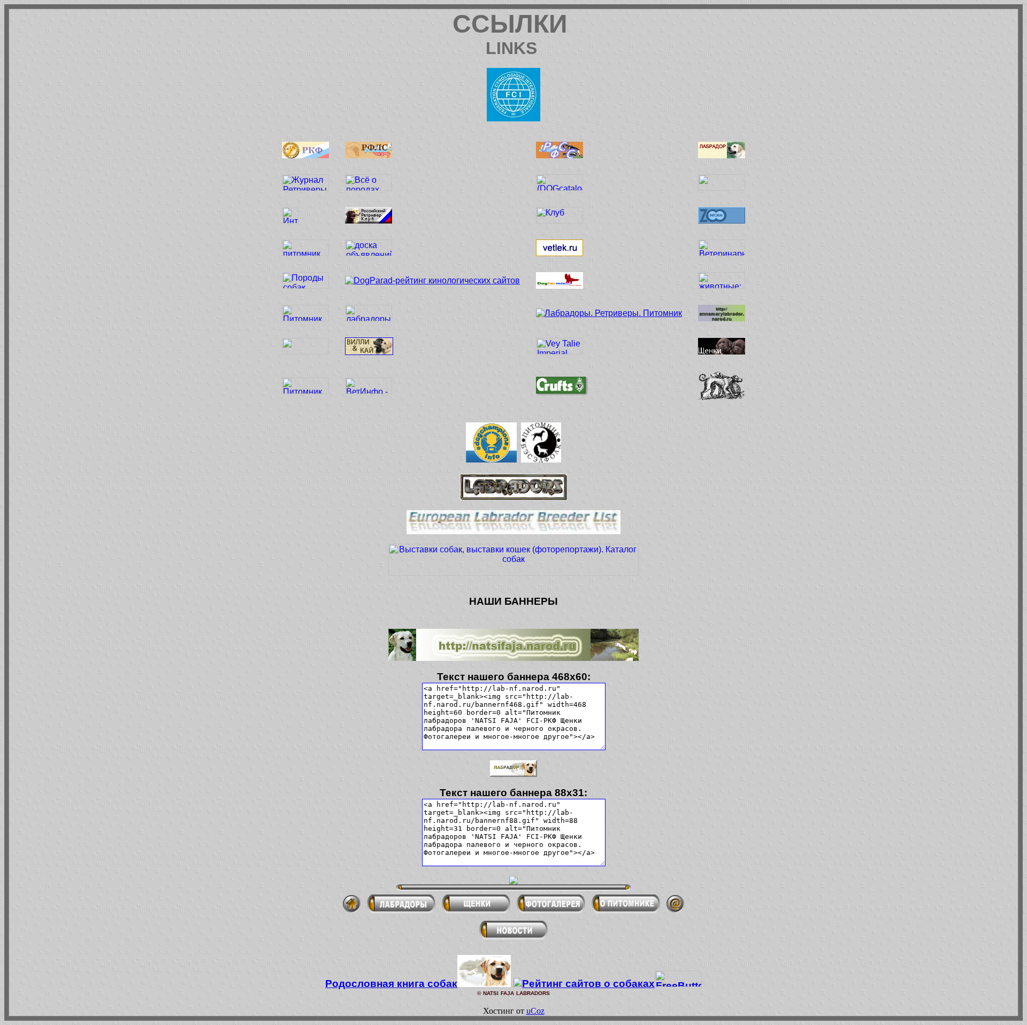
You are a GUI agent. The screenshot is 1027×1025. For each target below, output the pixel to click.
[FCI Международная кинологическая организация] (513, 118)
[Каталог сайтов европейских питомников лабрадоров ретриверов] (513, 531)
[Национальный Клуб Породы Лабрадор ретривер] (721, 155)
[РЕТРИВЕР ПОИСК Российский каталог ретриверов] (721, 187)
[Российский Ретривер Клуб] (368, 220)
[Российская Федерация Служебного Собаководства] (559, 155)
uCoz (535, 1010)
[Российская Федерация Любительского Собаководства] (368, 155)
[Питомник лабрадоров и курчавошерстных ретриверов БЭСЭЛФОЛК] (541, 459)
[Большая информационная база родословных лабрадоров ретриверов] (513, 497)
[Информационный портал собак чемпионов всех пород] (491, 459)
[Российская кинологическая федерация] (305, 155)
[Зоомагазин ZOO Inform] (721, 220)
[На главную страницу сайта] (352, 909)
